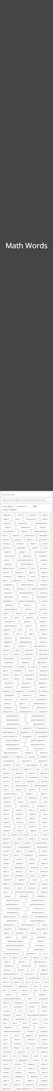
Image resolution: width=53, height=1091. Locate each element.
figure (4, 671)
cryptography (22, 1060)
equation (42, 626)
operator (18, 818)
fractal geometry (42, 728)
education (7, 564)
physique (28, 1035)
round (32, 576)
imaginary (18, 814)
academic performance (23, 1089)
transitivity (7, 687)
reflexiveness (42, 683)
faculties (32, 884)
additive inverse (41, 707)
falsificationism (23, 929)
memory (15, 654)
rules (45, 1076)
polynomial (26, 556)
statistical (22, 568)
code (45, 765)
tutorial (32, 875)
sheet (5, 789)
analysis (5, 613)
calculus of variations (12, 900)
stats (45, 957)
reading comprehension (10, 974)
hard (24, 1023)
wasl (14, 1023)
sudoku (5, 1085)
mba (18, 888)
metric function (38, 748)
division (16, 843)
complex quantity (8, 925)
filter (35, 506)
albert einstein (43, 650)
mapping (32, 830)
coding (4, 978)
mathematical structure (10, 953)
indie (35, 1056)
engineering (42, 638)
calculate (43, 572)
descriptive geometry (12, 744)
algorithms (43, 773)
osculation (31, 851)
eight (44, 933)
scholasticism (43, 855)
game (45, 1056)
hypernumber (8, 597)
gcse (5, 1039)
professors (43, 871)
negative (31, 572)
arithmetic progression (12, 740)
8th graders (17, 1044)
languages (30, 1064)
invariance (7, 806)
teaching (29, 1031)
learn (5, 892)
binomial (19, 830)
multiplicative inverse (25, 712)
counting (5, 539)
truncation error (38, 908)
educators (19, 773)
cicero (4, 855)
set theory (27, 605)
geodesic (32, 822)
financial (18, 613)
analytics (29, 1080)
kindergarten (8, 966)
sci (46, 978)
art (32, 1052)
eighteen (7, 937)
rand (45, 1060)
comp (26, 982)
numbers (27, 626)
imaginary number (7, 568)
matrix (5, 679)
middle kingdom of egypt (14, 941)
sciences (16, 982)
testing (5, 654)
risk (19, 1068)
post (33, 1019)
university (44, 884)
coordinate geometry (37, 716)
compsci (7, 994)
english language (17, 978)
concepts (43, 1080)
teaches (6, 560)
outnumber (18, 757)
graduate (18, 863)
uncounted (19, 933)
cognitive (44, 576)
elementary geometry (41, 732)
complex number (9, 556)
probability (7, 642)
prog (45, 982)
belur (30, 871)
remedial (5, 863)
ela (46, 1003)
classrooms (29, 1085)
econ (44, 953)
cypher (18, 851)
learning (44, 601)
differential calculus (39, 962)
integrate (5, 675)
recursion (44, 667)
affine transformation (27, 925)
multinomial (43, 679)
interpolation (32, 798)
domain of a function (9, 736)
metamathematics (26, 564)
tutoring (7, 896)
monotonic (31, 826)
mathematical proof (39, 552)
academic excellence (21, 785)
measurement (29, 654)
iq (45, 880)
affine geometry (24, 732)
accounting (17, 539)
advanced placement (10, 609)
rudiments (6, 888)
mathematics (7, 515)
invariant (42, 621)
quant (31, 1011)
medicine (13, 835)
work (45, 777)
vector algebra (26, 736)
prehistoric (6, 839)
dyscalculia (29, 617)
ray (19, 826)
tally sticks (43, 753)
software (24, 1056)
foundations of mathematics (27, 601)
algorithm (5, 777)
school (16, 1035)
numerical (44, 781)
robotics (44, 1072)
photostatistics (30, 953)
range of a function (8, 917)
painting (5, 843)
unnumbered (7, 593)
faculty (44, 888)
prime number (43, 539)
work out (24, 917)
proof (24, 957)
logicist (5, 871)
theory (19, 630)
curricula (31, 859)
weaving (44, 839)
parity (44, 818)
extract (30, 671)
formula (42, 527)
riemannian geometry (12, 720)
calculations (21, 646)
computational (33, 777)
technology (6, 1068)
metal (5, 1064)
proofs (44, 613)
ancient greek (42, 998)
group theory (42, 761)
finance (44, 634)
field (4, 769)
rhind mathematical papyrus (14, 945)
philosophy (6, 1015)
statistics (24, 531)
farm (17, 1080)
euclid (13, 990)
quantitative (28, 650)
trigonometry (22, 523)
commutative (23, 806)
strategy (5, 1072)
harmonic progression (37, 921)
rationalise (44, 691)
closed (44, 830)
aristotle (17, 1064)
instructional (7, 1052)
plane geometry (7, 712)
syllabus (44, 1007)
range (44, 814)
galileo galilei (23, 896)
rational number (8, 658)
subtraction (6, 548)
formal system (42, 658)
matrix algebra (42, 736)
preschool (43, 1068)
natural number (25, 658)
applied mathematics (40, 531)
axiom (18, 634)
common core (43, 654)
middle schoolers (7, 1060)
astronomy (7, 1011)
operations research (41, 843)
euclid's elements (41, 699)
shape (44, 544)
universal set (30, 580)
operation (26, 769)
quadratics (32, 691)
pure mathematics (8, 531)
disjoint (43, 794)
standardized (21, 548)
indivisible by (41, 896)
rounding (18, 810)
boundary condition (37, 912)
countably (31, 757)
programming (25, 966)
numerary (24, 597)
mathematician (30, 519)
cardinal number (7, 667)
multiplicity (43, 757)
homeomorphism (41, 929)
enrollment (23, 699)
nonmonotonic (8, 683)
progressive (31, 613)
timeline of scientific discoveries (24, 892)
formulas (35, 1060)
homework (6, 765)
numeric (44, 925)
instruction (42, 1027)
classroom (21, 962)
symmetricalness (41, 847)
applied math (27, 728)
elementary (43, 630)
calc (20, 1011)
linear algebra (43, 535)
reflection (5, 810)
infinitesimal (6, 798)
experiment (25, 662)
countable (43, 560)
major (5, 1044)
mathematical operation (37, 904)
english (6, 962)
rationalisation (41, 806)
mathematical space (40, 917)
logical (18, 1015)
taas (45, 867)
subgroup (43, 1052)
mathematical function (37, 744)
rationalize (18, 572)
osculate (5, 851)
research (27, 609)
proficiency (42, 966)
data (43, 605)
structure (31, 789)
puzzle (35, 1023)
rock (4, 1007)
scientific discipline (34, 978)
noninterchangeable (23, 847)
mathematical (24, 527)
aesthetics (28, 753)
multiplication (8, 662)
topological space (11, 921)
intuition (5, 875)
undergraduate (8, 695)
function (20, 970)
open (44, 826)
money (44, 1044)
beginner (21, 880)
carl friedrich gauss (41, 1048)
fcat (35, 835)
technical (24, 994)
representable (43, 675)
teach (44, 859)
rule (30, 630)
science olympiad (31, 765)
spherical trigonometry (37, 720)
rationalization (28, 675)
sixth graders (18, 1003)
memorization (26, 761)
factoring (5, 544)
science (44, 519)
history (44, 1011)
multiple (6, 589)
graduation (33, 1076)
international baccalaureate (11, 1031)
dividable (6, 552)
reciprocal (6, 822)
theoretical (42, 609)
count (4, 535)
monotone (7, 826)
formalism (16, 1085)
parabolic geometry (8, 732)
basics (34, 880)
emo (35, 986)
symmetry (6, 802)
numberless (7, 929)
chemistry (24, 990)
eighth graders (7, 986)
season (45, 835)
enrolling (6, 703)
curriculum (15, 535)
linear (17, 650)
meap (29, 998)
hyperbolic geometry (12, 724)
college (18, 789)
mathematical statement (24, 560)
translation (43, 810)
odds (5, 617)
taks (37, 769)
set (32, 970)
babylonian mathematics (39, 589)
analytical (43, 1031)
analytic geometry (40, 523)
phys (18, 765)
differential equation (40, 785)
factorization (17, 671)
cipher (19, 798)
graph (16, 617)
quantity (26, 621)
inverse (5, 814)
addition (16, 679)
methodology (19, 875)
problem (32, 544)
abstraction (8, 605)
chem (45, 986)
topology (21, 552)
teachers (27, 843)
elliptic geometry (38, 724)
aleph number (41, 662)
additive (31, 818)
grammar (21, 1052)
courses (19, 859)
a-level (23, 937)
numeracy (14, 769)
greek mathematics (39, 646)
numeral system (8, 761)
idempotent (6, 691)
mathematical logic (26, 585)
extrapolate (19, 691)
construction (7, 699)
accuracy (32, 802)
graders (44, 970)
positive (33, 667)
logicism (21, 703)
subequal (39, 941)
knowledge (42, 556)
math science (28, 974)
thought (30, 1068)
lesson (5, 867)
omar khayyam (39, 945)
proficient (44, 875)
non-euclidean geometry (9, 728)
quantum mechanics (10, 794)
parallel (44, 822)
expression (6, 830)
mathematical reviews (13, 949)
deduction (5, 757)
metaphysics (28, 855)
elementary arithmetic (25, 593)
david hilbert (42, 1035)
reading (35, 957)
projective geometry (10, 626)
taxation (31, 839)
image (5, 818)
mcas (4, 1035)
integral (5, 933)
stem (36, 982)
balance (5, 572)
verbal (4, 1048)
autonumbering (40, 597)
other (4, 1056)
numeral (34, 548)
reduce (16, 675)
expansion (21, 667)
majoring (18, 871)
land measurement (41, 1089)
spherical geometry (25, 642)
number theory (28, 535)
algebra (44, 515)
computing (25, 1027)
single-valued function (10, 753)
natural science (33, 1003)
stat (32, 568)
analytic (19, 839)
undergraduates (18, 867)
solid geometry (8, 585)
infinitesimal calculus (37, 900)
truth (44, 789)
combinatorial (25, 687)
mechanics (30, 1039)
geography (43, 974)
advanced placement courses (11, 998)
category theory (38, 949)
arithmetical (26, 695)
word (27, 1048)
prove (45, 798)
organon (6, 859)
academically (30, 781)
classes (31, 863)
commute (28, 794)
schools (31, 773)
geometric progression (37, 740)
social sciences (9, 621)
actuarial (18, 1072)
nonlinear (19, 822)
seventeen (32, 933)
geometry (6, 523)
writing (5, 1003)
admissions (7, 880)
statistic (5, 781)
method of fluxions (11, 904)
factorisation (25, 683)
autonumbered (7, 601)
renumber (43, 593)
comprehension (18, 1076)
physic (5, 1080)
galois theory (6, 1089)
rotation (30, 810)
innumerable (40, 937)
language (41, 994)
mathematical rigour (39, 703)
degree (4, 580)
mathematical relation (13, 748)
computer (6, 970)
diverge (20, 802)
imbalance (20, 576)
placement (31, 888)
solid (44, 802)
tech (4, 990)
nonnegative (6, 576)
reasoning (6, 773)
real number (43, 568)
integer (31, 634)
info (14, 1056)
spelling (5, 1076)
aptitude (43, 1064)
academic (43, 617)
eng (46, 769)
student (5, 785)
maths (17, 519)
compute (25, 835)
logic (45, 548)
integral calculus (24, 638)
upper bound (43, 712)
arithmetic (32, 515)
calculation (6, 650)
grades (45, 990)
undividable (29, 679)
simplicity (43, 585)
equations (29, 539)
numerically (20, 589)
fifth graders (8, 1027)
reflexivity (42, 687)
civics (4, 957)
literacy (6, 634)
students (5, 982)
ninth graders (17, 1007)
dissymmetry (7, 847)
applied (6, 646)
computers (31, 1072)
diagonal (32, 814)
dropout (5, 884)
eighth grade (22, 986)
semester (43, 863)
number (5, 519)
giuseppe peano (18, 884)
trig (4, 835)
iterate (44, 851)
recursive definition (12, 912)
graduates (42, 695)
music (44, 1019)
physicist (43, 892)
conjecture (7, 638)
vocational (34, 867)
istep (35, 990)
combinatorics (43, 1085)
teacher (14, 957)
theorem (16, 1039)
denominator (24, 707)
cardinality (6, 630)
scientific (31, 1007)
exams (15, 855)
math (43, 564)
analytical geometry (12, 716)
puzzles (44, 1039)
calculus (20, 515)
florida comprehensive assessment (37, 1015)
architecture (7, 707)
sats (45, 1023)
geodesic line (16, 580)
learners (17, 781)
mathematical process (13, 908)
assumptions (18, 777)
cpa (4, 1023)
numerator (19, 544)
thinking (16, 1048)
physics (7, 527)
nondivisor (44, 580)
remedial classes (20, 1019)
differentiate (43, 671)
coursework (31, 1044)
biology (5, 1019)
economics (43, 642)
